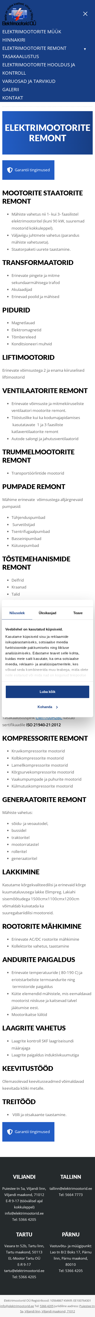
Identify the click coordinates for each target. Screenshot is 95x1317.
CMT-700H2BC (49, 717)
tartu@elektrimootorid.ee (24, 1270)
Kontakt (12, 98)
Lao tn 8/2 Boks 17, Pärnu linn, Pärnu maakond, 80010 (71, 1258)
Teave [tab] (78, 613)
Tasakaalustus (20, 56)
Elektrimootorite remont (34, 48)
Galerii (10, 89)
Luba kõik (47, 692)
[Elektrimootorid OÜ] (19, 23)
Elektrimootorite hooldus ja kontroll (38, 69)
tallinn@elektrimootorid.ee (71, 1188)
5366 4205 (27, 1219)
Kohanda (45, 707)
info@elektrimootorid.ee (24, 1213)
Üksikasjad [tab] (47, 613)
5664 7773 (74, 1194)
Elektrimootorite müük (31, 31)
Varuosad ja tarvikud (29, 81)
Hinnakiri (13, 40)
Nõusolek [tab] (17, 613)
